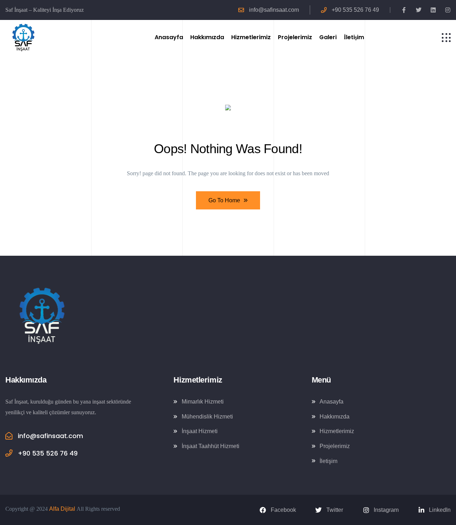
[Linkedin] (433, 10)
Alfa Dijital (62, 509)
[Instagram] (448, 10)
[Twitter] (418, 10)
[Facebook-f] (404, 10)
